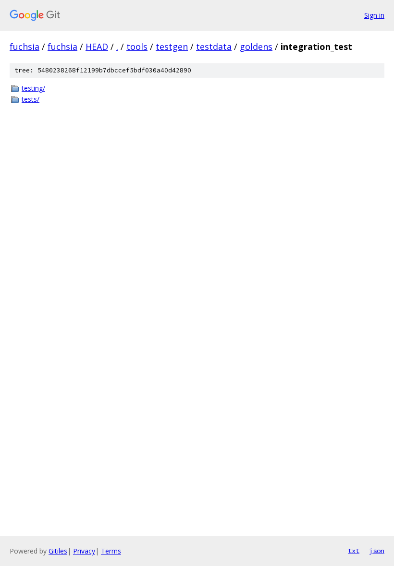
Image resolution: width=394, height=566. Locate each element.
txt (353, 550)
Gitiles (58, 550)
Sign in (374, 15)
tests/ (30, 99)
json (376, 550)
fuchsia (24, 46)
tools (137, 46)
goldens (256, 46)
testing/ (33, 88)
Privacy (84, 550)
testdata (214, 46)
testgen (172, 46)
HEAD (97, 46)
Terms (111, 550)
